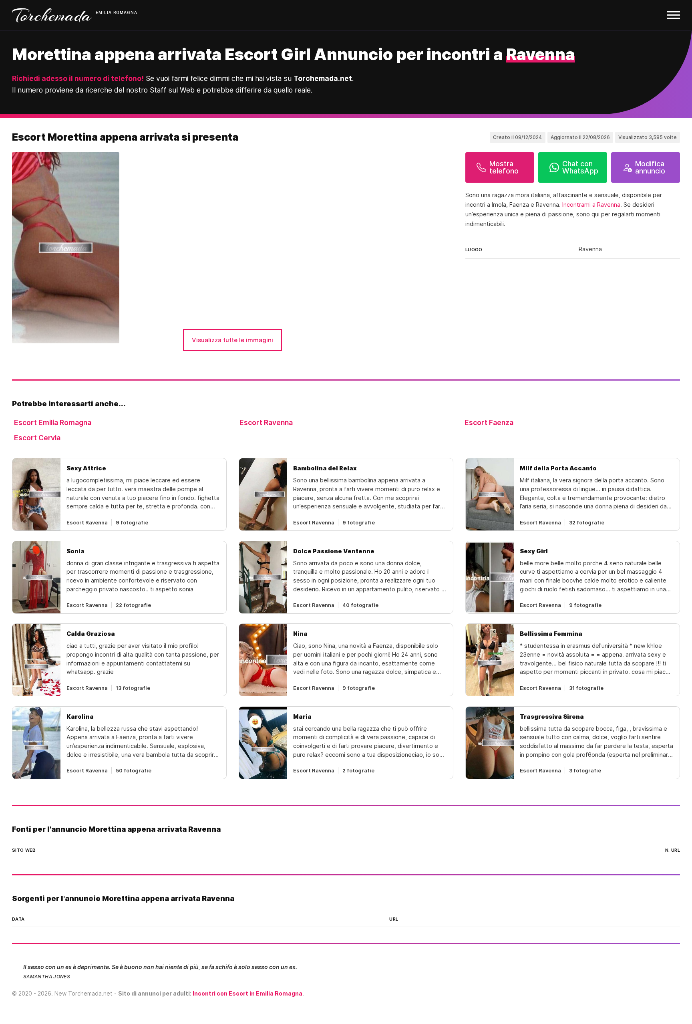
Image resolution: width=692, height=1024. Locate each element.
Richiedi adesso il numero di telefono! (78, 78)
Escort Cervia (37, 437)
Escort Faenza (489, 422)
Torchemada (52, 15)
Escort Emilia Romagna (52, 422)
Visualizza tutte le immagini (232, 340)
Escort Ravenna (266, 422)
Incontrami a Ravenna (591, 204)
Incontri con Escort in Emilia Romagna (247, 993)
